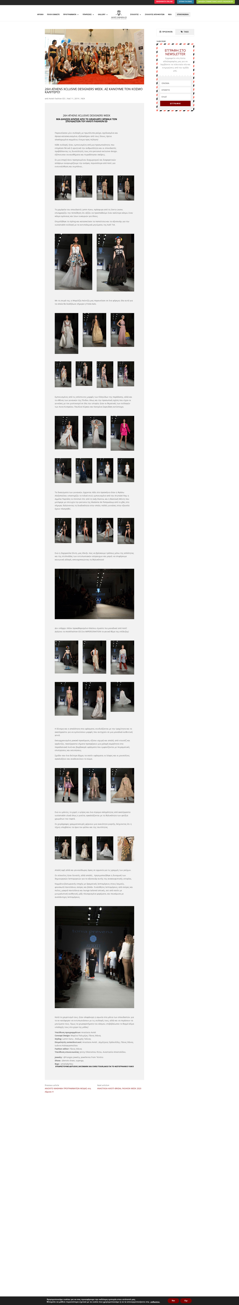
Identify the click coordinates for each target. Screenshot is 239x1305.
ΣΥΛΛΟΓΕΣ (134, 15)
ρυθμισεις (155, 1302)
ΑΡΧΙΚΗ (40, 15)
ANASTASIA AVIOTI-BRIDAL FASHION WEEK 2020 (119, 1088)
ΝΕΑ (170, 15)
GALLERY (101, 15)
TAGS (186, 31)
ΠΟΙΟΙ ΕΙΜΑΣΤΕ (53, 15)
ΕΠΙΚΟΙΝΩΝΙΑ (183, 14)
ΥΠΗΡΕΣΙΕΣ (87, 15)
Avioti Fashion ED (57, 98)
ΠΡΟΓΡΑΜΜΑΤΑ (69, 15)
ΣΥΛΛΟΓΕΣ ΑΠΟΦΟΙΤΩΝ (154, 15)
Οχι (186, 1300)
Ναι (173, 1300)
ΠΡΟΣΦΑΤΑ (167, 31)
